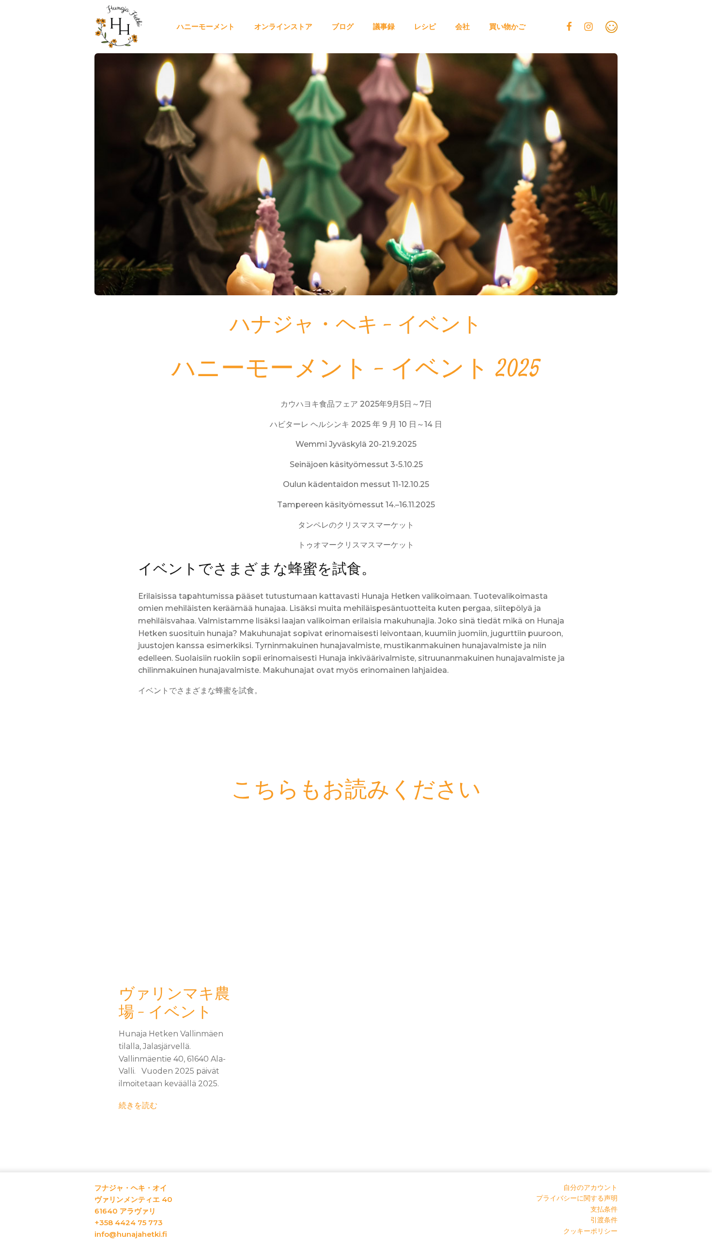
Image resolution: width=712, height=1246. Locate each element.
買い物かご (507, 26)
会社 (462, 26)
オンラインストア (283, 26)
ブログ (343, 26)
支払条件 (604, 1209)
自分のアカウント (590, 1187)
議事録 (384, 26)
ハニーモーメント (206, 26)
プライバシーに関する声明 (577, 1198)
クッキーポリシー (590, 1231)
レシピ (425, 26)
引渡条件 (604, 1220)
